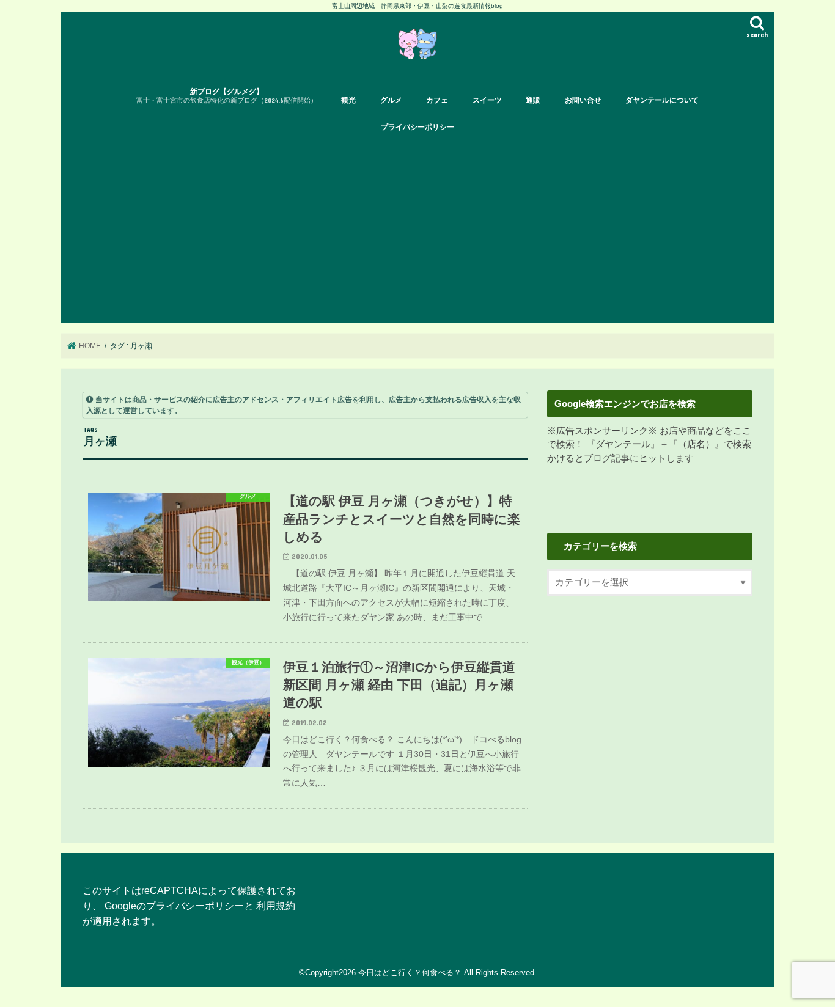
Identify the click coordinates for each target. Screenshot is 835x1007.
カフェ (437, 100)
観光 (348, 100)
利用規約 (275, 905)
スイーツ (487, 100)
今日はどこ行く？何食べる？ (410, 972)
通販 (533, 100)
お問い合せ (583, 100)
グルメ (391, 100)
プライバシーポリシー (417, 127)
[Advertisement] (417, 231)
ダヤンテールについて (662, 100)
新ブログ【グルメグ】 (226, 95)
